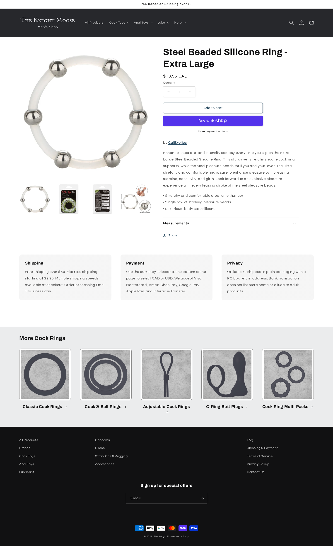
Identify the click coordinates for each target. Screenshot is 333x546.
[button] (118, 22)
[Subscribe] (202, 498)
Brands (24, 448)
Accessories (104, 464)
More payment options (213, 131)
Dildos (100, 448)
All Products (28, 440)
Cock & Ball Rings (103, 406)
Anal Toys (26, 464)
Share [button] (173, 235)
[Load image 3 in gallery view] (102, 199)
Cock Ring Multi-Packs (285, 406)
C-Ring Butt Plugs (224, 406)
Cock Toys (27, 456)
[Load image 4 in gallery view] (136, 199)
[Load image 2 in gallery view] (68, 199)
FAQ (250, 440)
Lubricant (26, 472)
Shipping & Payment (262, 448)
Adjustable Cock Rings (166, 406)
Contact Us (256, 472)
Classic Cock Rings (42, 406)
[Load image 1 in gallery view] (35, 199)
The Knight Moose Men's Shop (171, 536)
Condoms (102, 440)
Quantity (169, 82)
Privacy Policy (258, 464)
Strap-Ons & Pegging (111, 456)
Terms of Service (260, 456)
